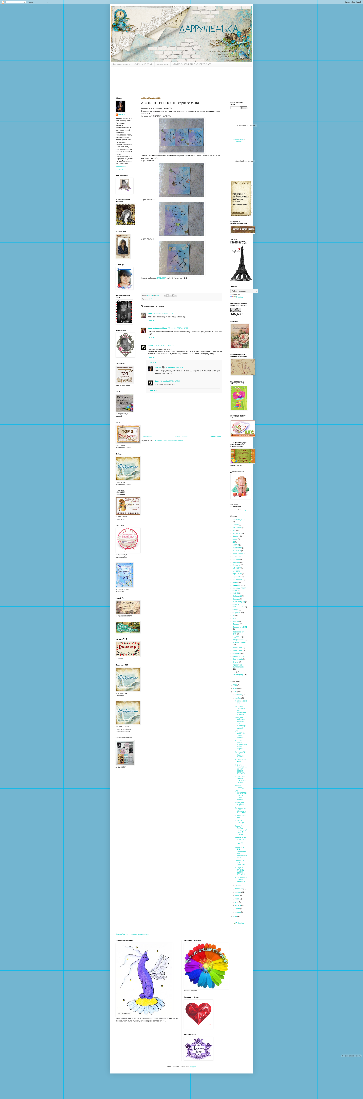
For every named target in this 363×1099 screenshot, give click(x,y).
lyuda (150, 313)
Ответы (153, 362)
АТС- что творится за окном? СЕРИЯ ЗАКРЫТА (240, 769)
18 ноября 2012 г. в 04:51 (175, 367)
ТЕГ (234, 672)
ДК (234, 542)
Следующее (147, 436)
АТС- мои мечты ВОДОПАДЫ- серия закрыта (241, 745)
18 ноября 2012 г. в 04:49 (164, 345)
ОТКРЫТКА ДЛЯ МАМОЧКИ (240, 863)
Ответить (151, 320)
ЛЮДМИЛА (161, 278)
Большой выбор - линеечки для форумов (132, 934)
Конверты (236, 565)
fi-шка (150, 345)
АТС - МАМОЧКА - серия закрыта (240, 734)
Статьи (235, 662)
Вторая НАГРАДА (240, 787)
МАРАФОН (237, 585)
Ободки (236, 610)
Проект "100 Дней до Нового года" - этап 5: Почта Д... (241, 830)
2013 (235, 688)
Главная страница (121, 64)
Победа (236, 621)
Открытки (236, 613)
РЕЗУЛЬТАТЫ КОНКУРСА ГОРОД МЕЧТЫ (240, 841)
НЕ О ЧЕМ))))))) (239, 602)
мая (237, 902)
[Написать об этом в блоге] (167, 295)
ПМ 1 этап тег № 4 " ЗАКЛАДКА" (240, 810)
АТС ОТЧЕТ (237, 533)
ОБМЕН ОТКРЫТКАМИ (238, 606)
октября (238, 886)
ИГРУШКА (237, 551)
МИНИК (236, 593)
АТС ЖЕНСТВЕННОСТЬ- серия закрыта (241, 795)
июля (237, 895)
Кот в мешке (237, 580)
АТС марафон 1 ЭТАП (241, 761)
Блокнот (236, 536)
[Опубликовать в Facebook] (173, 295)
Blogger (193, 1067)
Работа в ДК (237, 650)
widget (245, 510)
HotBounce (239, 141)
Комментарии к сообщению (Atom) (169, 441)
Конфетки (236, 571)
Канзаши (236, 559)
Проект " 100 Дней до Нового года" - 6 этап (241, 779)
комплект (236, 562)
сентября (239, 889)
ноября (238, 698)
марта (237, 909)
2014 (235, 685)
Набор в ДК (237, 596)
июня (237, 899)
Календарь (237, 557)
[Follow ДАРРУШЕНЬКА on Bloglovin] (241, 280)
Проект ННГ (237, 648)
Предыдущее (215, 436)
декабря (238, 695)
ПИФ (234, 618)
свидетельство (238, 656)
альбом (236, 525)
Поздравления (238, 640)
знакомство (237, 548)
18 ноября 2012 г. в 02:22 (178, 328)
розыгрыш (237, 653)
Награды (236, 599)
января (238, 912)
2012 (235, 692)
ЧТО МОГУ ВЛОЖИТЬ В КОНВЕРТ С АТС (192, 64)
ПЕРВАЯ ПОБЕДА (239, 822)
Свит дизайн (238, 659)
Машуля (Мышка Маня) (157, 328)
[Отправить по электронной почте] (165, 295)
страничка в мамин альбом (238, 666)
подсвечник (237, 637)
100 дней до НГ (239, 520)
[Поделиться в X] (170, 295)
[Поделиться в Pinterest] (176, 295)
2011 (235, 916)
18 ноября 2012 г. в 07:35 (170, 381)
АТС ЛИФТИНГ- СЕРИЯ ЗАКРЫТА (241, 879)
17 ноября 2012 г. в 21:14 (163, 313)
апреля (238, 905)
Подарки (236, 624)
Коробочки (237, 577)
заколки (236, 545)
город (235, 539)
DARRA (158, 367)
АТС (150, 299)
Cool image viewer (238, 139)
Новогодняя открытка (239, 804)
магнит (235, 582)
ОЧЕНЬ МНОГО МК (143, 64)
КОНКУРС (237, 568)
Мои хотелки (162, 64)
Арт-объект (237, 528)
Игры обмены (238, 554)
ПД (234, 615)
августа (238, 892)
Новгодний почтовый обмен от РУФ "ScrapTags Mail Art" (240, 723)
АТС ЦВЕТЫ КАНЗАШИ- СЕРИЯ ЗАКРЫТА (240, 871)
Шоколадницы (238, 675)
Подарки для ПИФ (240, 627)
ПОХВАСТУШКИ (239, 643)
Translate (239, 297)
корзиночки (237, 574)
